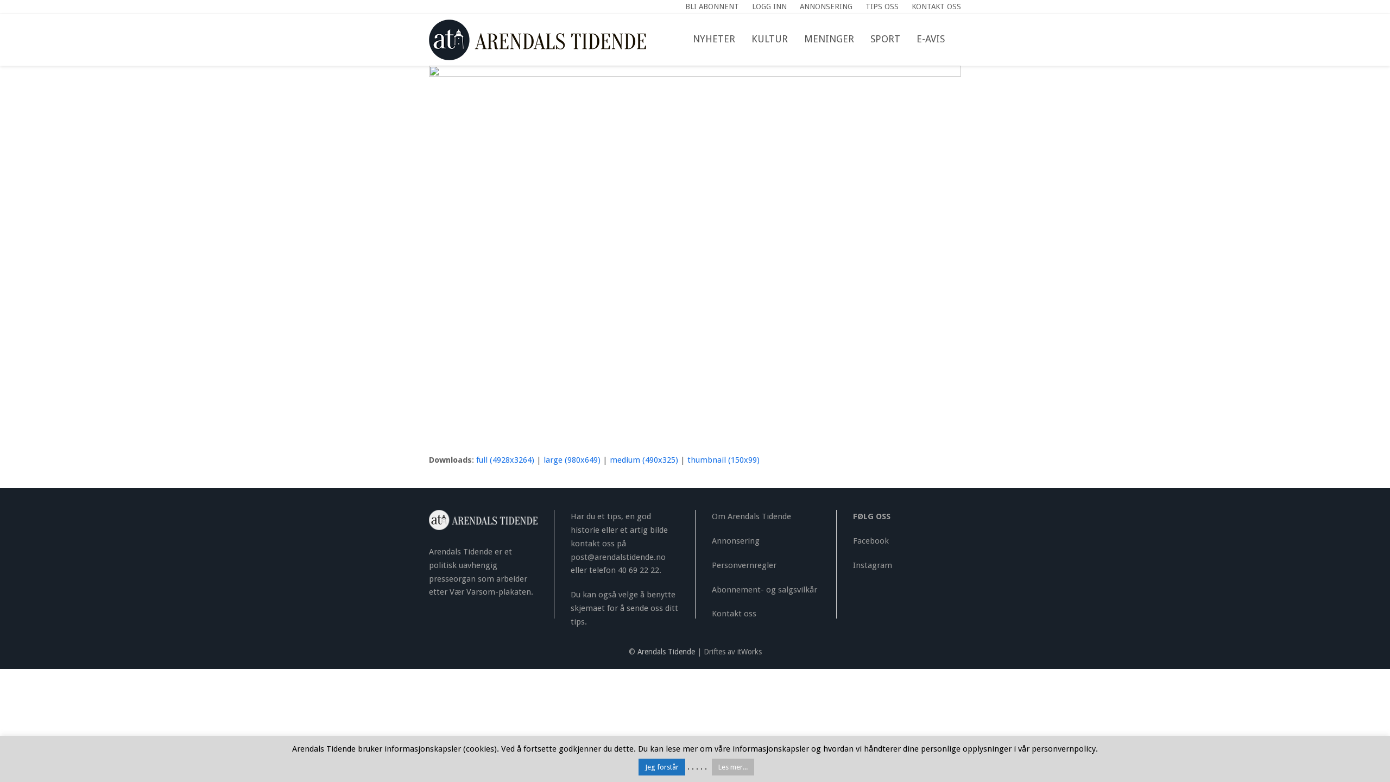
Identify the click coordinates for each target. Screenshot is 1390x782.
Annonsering (736, 541)
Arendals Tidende (666, 651)
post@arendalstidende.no (618, 557)
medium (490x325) (644, 460)
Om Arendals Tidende (751, 516)
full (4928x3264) (505, 460)
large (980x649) (572, 460)
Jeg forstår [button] (662, 767)
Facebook (871, 541)
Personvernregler (744, 565)
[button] (961, 39)
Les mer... (733, 767)
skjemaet (588, 608)
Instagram (872, 565)
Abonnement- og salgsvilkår (764, 590)
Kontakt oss (734, 614)
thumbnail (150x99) (723, 460)
